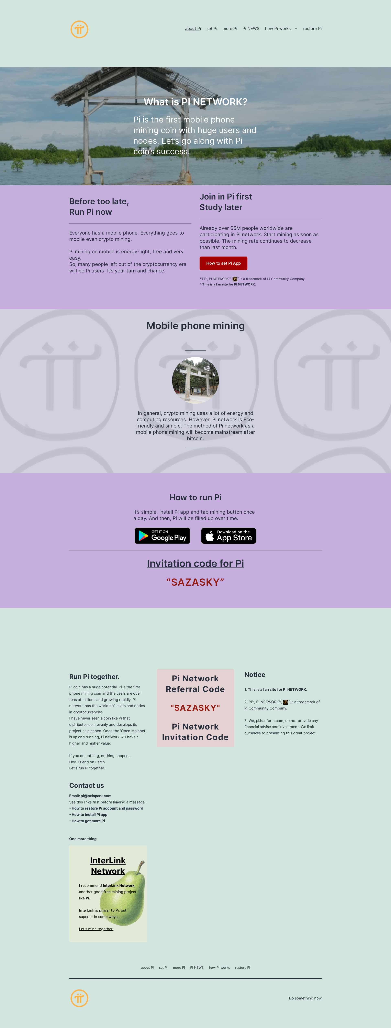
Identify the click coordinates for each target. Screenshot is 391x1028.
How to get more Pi (88, 821)
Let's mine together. (96, 929)
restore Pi (312, 28)
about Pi (193, 28)
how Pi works (278, 28)
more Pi (230, 28)
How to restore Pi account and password (107, 808)
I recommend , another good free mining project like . (107, 891)
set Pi (211, 28)
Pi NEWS (251, 28)
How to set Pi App (223, 263)
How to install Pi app (89, 814)
